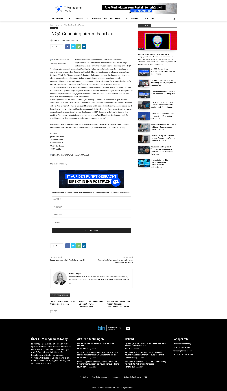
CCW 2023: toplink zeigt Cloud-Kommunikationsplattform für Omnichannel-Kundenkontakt (162, 105)
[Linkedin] (84, 46)
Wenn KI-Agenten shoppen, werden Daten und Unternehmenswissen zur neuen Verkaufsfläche (98, 363)
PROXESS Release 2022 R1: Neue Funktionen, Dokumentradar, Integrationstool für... (163, 127)
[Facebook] (67, 46)
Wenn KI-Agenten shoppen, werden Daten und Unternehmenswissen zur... (118, 304)
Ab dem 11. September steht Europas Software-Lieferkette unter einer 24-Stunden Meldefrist (97, 353)
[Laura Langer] (51, 40)
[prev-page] (51, 311)
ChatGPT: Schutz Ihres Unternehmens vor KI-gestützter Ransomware (163, 71)
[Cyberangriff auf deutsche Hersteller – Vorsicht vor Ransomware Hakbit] (157, 40)
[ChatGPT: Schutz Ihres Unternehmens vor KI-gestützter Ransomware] (144, 72)
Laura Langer (60, 40)
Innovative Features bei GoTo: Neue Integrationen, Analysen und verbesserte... (163, 82)
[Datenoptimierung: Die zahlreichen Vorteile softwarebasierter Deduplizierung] (144, 163)
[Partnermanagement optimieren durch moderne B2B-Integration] (144, 94)
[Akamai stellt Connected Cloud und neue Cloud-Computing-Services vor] (144, 116)
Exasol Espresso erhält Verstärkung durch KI (67, 260)
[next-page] (55, 311)
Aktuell (141, 48)
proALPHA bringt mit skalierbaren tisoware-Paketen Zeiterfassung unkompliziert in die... (163, 138)
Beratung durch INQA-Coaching (94, 112)
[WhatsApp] (78, 46)
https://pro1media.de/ (58, 164)
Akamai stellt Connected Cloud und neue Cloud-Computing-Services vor (162, 116)
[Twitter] (73, 46)
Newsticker (58, 25)
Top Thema (142, 75)
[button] (174, 18)
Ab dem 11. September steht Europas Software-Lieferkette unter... (91, 304)
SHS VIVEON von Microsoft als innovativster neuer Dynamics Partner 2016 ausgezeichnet (144, 353)
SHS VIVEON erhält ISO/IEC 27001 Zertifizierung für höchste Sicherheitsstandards (145, 363)
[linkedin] (70, 283)
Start (51, 25)
